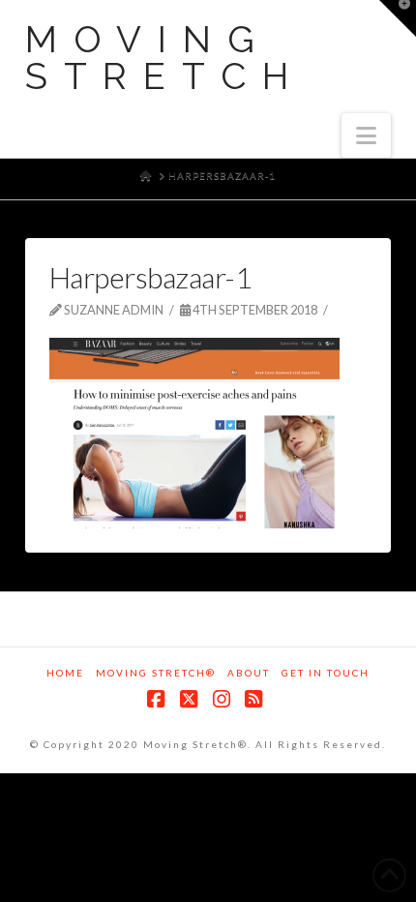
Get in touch (326, 672)
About (248, 672)
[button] (366, 135)
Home (65, 672)
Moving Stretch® (156, 672)
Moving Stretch (165, 58)
